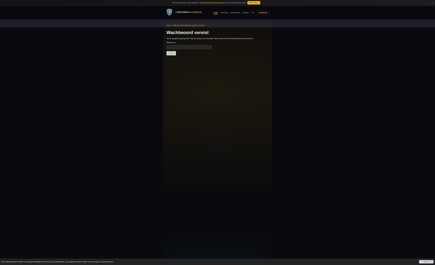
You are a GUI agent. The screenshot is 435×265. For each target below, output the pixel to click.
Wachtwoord (171, 42)
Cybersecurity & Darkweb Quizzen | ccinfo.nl (189, 25)
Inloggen (171, 53)
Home (169, 25)
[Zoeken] (253, 12)
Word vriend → (254, 3)
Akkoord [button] (426, 262)
